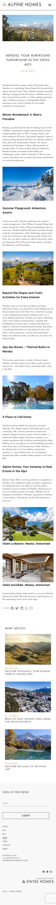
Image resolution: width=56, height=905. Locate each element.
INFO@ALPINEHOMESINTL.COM (15, 860)
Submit (26, 815)
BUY (4, 830)
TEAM (4, 841)
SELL (4, 834)
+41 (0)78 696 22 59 (10, 858)
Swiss (4, 849)
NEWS (4, 838)
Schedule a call (9, 855)
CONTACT (6, 845)
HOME (4, 827)
